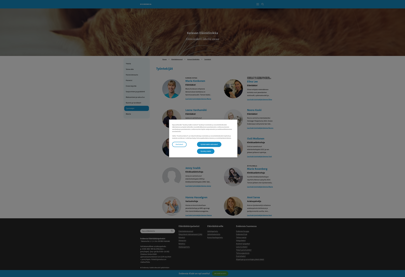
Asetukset (179, 144)
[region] (203, 138)
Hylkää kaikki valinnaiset (209, 144)
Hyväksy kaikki (205, 151)
